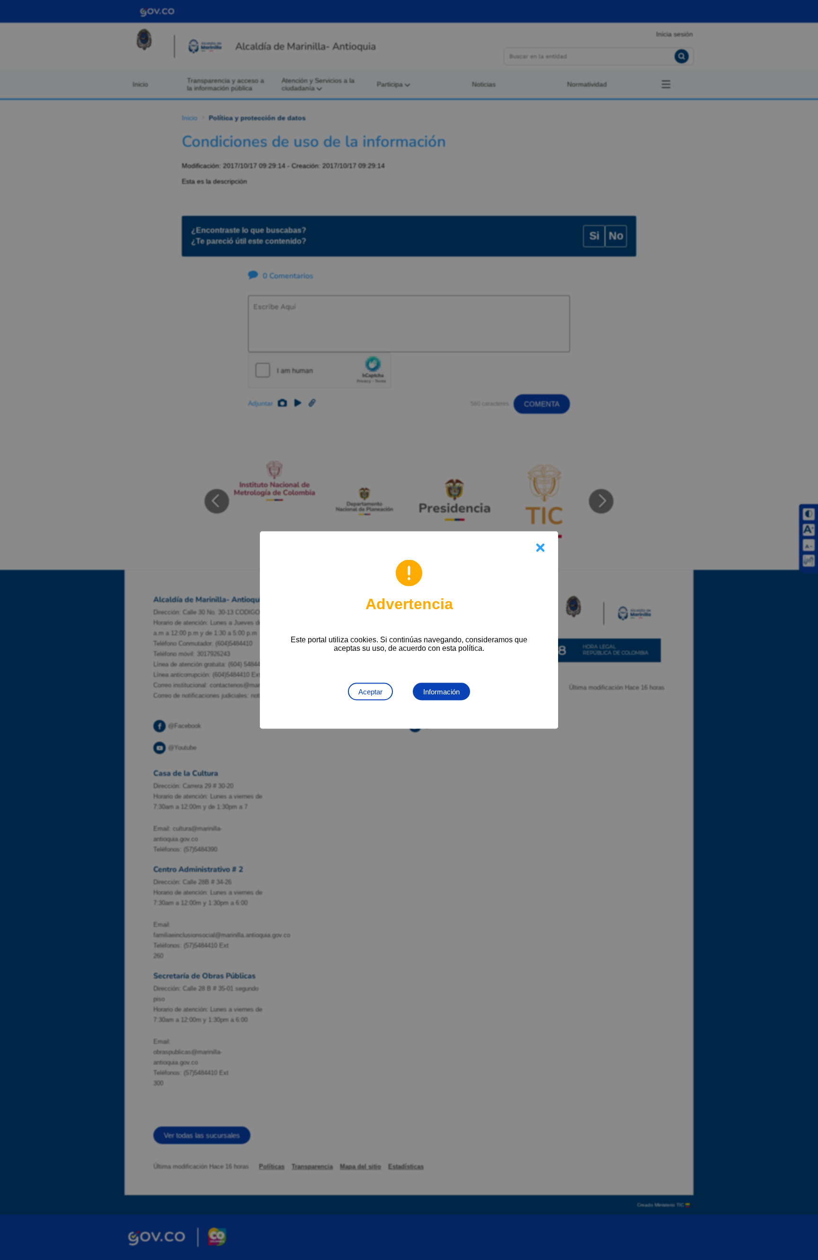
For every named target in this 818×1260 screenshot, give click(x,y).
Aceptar (370, 692)
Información (441, 692)
